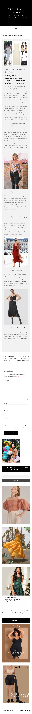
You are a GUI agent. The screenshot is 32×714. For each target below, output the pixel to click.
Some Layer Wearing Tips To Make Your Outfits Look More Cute (23, 358)
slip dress (7, 83)
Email (6, 411)
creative (14, 77)
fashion (6, 78)
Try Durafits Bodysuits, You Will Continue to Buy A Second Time (9, 358)
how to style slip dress (17, 82)
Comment (6, 380)
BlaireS (6, 77)
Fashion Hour (16, 11)
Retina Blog (11, 710)
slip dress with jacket (19, 83)
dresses (20, 77)
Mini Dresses (14, 78)
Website (6, 418)
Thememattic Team (24, 710)
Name (6, 403)
